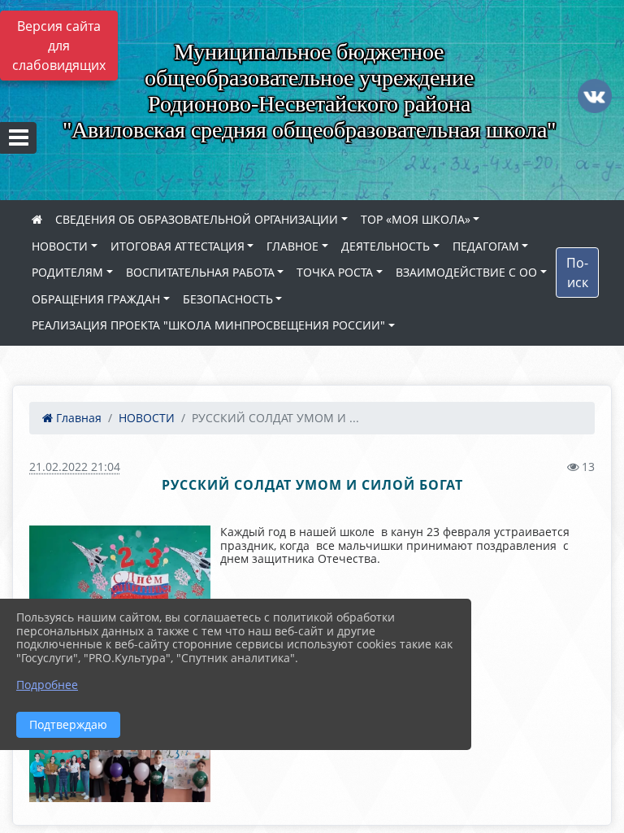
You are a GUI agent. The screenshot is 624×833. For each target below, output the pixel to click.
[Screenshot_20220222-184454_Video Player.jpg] (119, 761)
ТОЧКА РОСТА (335, 272)
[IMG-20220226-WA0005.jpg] (59, 761)
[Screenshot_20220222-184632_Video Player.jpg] (180, 761)
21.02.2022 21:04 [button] (74, 466)
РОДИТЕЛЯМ (67, 272)
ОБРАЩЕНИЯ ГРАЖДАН (96, 299)
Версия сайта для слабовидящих (59, 45)
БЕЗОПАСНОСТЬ (228, 299)
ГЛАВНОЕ (292, 246)
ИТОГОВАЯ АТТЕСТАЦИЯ (177, 246)
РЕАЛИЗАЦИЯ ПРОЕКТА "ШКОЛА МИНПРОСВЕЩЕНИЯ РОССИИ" (208, 325)
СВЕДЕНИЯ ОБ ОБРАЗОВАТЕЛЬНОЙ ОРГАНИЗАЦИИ (196, 219)
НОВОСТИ (60, 246)
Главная (77, 417)
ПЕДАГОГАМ (486, 246)
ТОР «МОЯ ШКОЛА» (415, 219)
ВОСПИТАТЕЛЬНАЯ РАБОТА (200, 272)
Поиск (577, 272)
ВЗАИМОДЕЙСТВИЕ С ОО (466, 272)
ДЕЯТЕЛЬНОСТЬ (385, 246)
